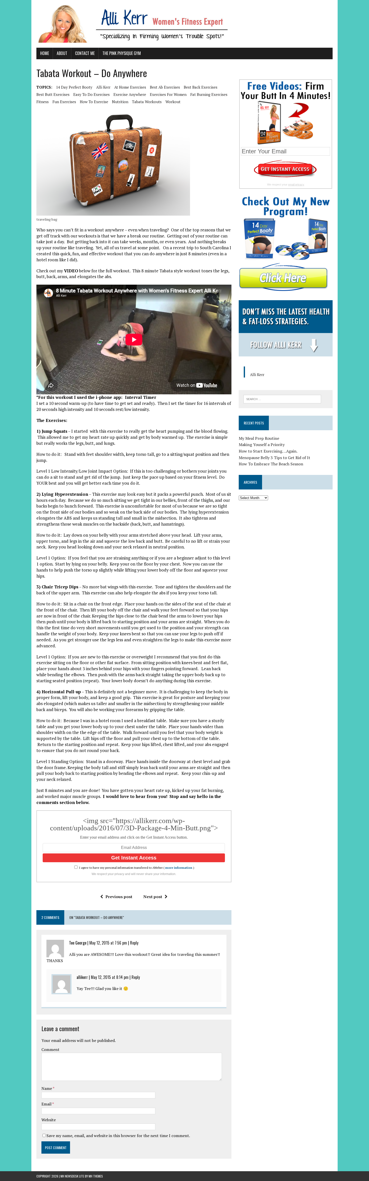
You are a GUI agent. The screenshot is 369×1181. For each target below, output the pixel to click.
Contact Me (85, 53)
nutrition (120, 101)
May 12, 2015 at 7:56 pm (108, 943)
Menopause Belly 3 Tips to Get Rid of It (274, 457)
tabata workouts (147, 101)
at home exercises (130, 87)
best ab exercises (165, 87)
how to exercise (94, 101)
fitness (42, 101)
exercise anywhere (129, 94)
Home (44, 53)
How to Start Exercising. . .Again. (268, 451)
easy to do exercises (91, 94)
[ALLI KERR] (184, 24)
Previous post (118, 896)
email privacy (296, 184)
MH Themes (96, 1176)
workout (172, 101)
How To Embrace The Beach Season (271, 464)
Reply (134, 943)
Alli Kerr (257, 374)
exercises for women (168, 94)
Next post (152, 896)
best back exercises (200, 87)
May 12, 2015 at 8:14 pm (110, 977)
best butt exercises (53, 94)
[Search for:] (282, 398)
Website (48, 1120)
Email (46, 1104)
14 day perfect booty (74, 87)
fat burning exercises (208, 94)
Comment (50, 1049)
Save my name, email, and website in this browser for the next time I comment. (118, 1135)
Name (47, 1088)
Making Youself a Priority (262, 444)
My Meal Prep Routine (259, 438)
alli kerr (103, 87)
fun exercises (64, 101)
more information (178, 867)
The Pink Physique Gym (121, 53)
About (62, 53)
